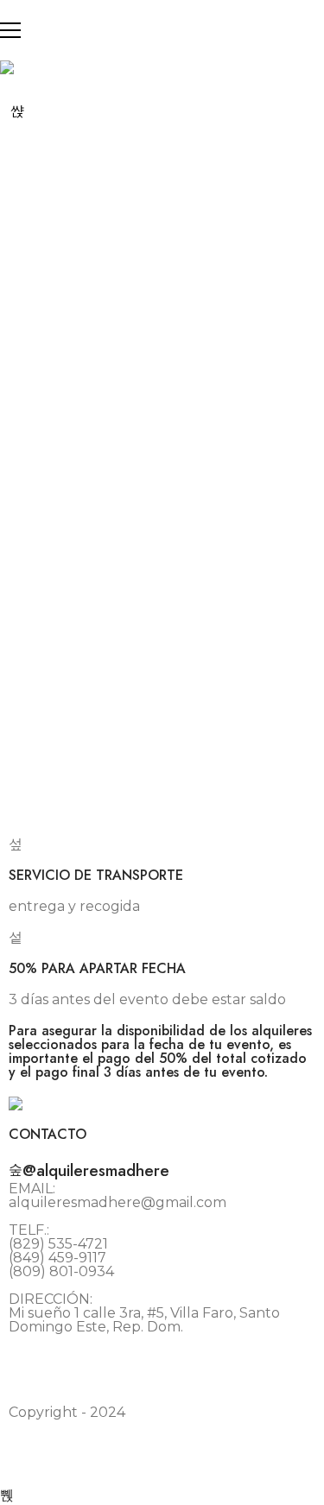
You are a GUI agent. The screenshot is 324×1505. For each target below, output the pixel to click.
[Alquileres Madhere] (7, 67)
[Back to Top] (7, 1495)
